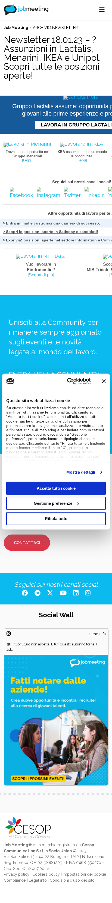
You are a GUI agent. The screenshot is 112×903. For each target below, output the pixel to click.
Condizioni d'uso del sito (72, 880)
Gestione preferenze (53, 503)
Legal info (38, 880)
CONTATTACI (27, 542)
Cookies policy (46, 874)
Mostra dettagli (80, 472)
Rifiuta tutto (56, 518)
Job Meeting (16, 27)
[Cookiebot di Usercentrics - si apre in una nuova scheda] (68, 381)
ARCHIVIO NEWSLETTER (55, 27)
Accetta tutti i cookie (56, 488)
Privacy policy (16, 874)
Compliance (15, 880)
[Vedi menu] (102, 9)
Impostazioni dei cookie (84, 874)
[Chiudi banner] (104, 381)
